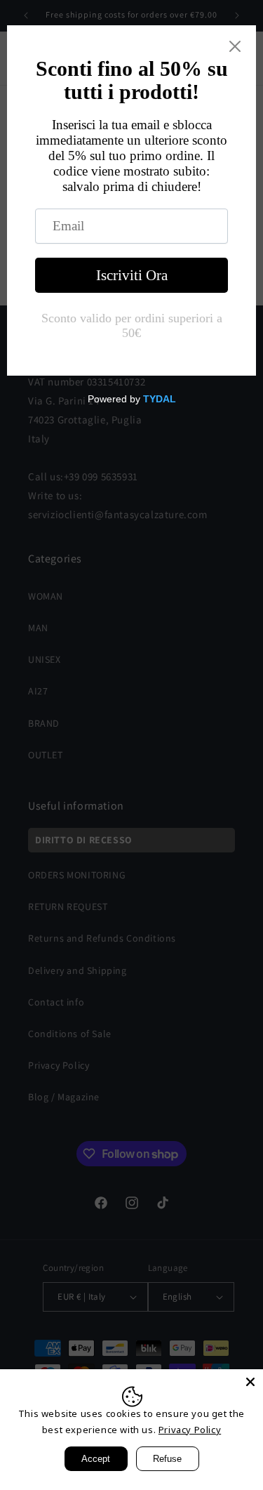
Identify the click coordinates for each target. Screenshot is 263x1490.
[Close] (250, 1382)
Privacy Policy (190, 1429)
